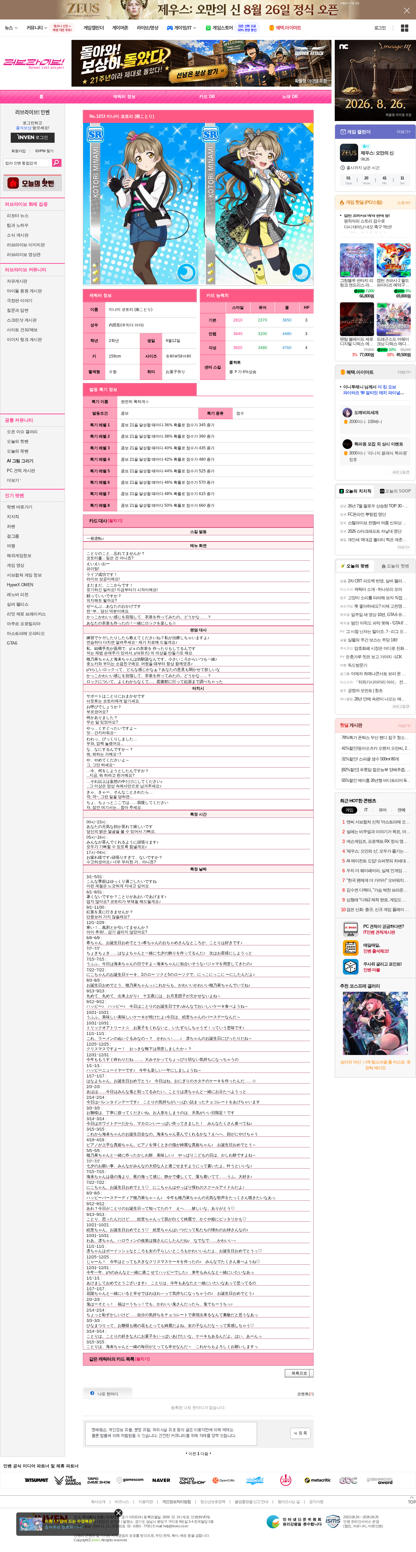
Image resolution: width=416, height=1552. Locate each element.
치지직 (13, 517)
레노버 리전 (17, 594)
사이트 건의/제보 (22, 330)
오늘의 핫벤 (17, 441)
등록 (300, 1433)
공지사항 (316, 1501)
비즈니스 (122, 1501)
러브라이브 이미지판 (26, 245)
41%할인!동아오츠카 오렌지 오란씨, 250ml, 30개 (376, 748)
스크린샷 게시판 (21, 320)
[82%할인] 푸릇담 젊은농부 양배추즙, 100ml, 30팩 (376, 769)
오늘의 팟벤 (17, 451)
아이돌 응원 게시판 (24, 291)
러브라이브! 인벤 (32, 112)
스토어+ (404, 202)
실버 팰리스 (17, 604)
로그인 (379, 27)
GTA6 (12, 643)
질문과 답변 (17, 310)
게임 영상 (15, 565)
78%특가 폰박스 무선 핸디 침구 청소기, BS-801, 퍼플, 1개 (376, 737)
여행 (11, 546)
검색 (56, 163)
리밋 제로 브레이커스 (26, 614)
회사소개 (98, 1501)
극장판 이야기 (19, 300)
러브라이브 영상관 (24, 254)
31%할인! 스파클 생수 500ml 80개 (370, 759)
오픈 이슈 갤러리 (22, 432)
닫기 (118, 1513)
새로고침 (399, 472)
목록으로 (299, 1373)
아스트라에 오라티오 (26, 633)
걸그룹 (13, 536)
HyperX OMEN (20, 585)
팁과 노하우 (17, 225)
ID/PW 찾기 (44, 151)
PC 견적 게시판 (21, 470)
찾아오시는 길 (289, 1501)
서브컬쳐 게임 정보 (24, 575)
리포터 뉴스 (17, 215)
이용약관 (145, 1501)
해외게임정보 (19, 555)
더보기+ (404, 132)
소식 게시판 (17, 235)
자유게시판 (17, 281)
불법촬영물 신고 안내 (251, 1501)
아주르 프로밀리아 (24, 624)
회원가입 (18, 151)
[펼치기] (115, 520)
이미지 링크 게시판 (24, 339)
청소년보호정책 (212, 1501)
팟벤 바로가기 (19, 507)
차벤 (11, 526)
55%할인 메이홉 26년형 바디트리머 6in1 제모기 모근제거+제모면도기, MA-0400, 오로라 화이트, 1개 (376, 780)
